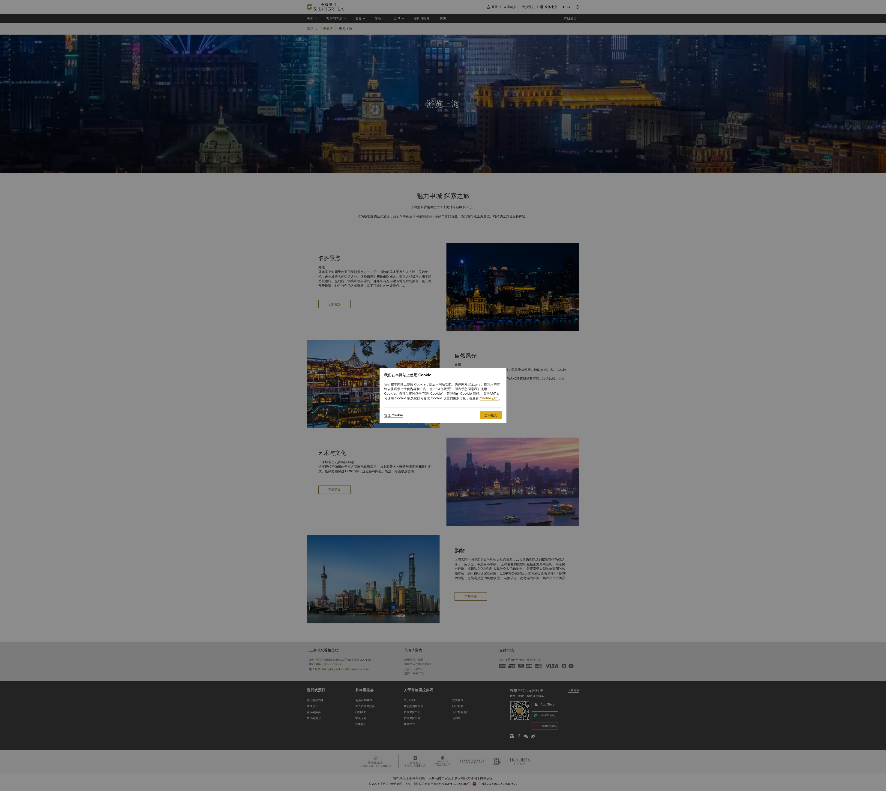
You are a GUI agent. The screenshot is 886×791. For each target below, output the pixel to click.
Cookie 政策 (489, 398)
